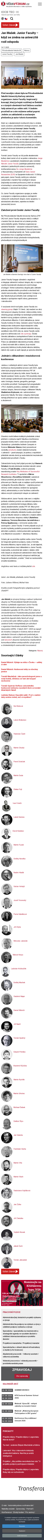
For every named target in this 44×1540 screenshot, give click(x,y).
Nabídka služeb (8, 1509)
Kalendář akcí (10, 1384)
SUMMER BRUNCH (22, 1390)
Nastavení (22, 1531)
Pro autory (29, 1512)
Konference (7, 1512)
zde (33, 566)
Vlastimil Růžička (20, 1066)
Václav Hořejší (19, 886)
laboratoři (8, 640)
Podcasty (8, 1431)
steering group (7, 309)
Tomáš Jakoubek (20, 1260)
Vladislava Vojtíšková (22, 1191)
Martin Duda (18, 775)
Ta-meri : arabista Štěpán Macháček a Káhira (21, 1445)
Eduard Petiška (19, 1052)
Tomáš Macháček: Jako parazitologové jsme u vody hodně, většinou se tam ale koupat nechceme (21, 678)
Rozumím (22, 1526)
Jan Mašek (19, 54)
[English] (2, 18)
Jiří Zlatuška (18, 1218)
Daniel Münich (19, 1010)
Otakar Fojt (18, 789)
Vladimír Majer (19, 996)
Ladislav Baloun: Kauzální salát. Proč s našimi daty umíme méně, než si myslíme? (20, 696)
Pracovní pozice (11, 1312)
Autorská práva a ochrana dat (20, 1505)
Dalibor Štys (18, 1121)
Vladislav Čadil (19, 734)
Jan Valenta (18, 1135)
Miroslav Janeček (21, 941)
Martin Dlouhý (19, 748)
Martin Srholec (19, 1093)
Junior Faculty (7, 54)
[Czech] (6, 18)
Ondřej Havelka (19, 859)
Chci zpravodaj (22, 1376)
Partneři (29, 1509)
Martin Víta (18, 1163)
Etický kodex (18, 1512)
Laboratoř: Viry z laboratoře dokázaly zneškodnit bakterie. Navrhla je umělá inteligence (18, 1453)
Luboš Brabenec (20, 720)
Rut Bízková (18, 706)
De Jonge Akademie (24, 169)
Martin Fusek (19, 845)
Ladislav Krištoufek (18, 969)
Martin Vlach (18, 1177)
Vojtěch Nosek (19, 1232)
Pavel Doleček (19, 762)
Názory (26, 50)
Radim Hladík (19, 872)
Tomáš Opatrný (19, 1038)
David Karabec (18, 831)
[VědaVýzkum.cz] (21, 4)
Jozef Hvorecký (20, 900)
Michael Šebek (19, 1107)
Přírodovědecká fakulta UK (11, 50)
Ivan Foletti (17, 803)
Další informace (22, 1536)
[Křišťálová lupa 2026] (22, 1293)
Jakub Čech (18, 1246)
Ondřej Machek (19, 982)
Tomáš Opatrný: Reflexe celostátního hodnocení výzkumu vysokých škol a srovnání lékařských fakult (20, 688)
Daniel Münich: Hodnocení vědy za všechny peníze (19, 670)
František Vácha (20, 1149)
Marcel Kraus (18, 955)
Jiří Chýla (17, 927)
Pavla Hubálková (20, 914)
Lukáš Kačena (19, 817)
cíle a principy (26, 334)
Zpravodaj (22, 1370)
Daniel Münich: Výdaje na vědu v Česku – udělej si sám (21, 663)
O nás (4, 1505)
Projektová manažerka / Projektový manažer (21, 1343)
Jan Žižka (17, 1204)
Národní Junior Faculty (10, 164)
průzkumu (12, 450)
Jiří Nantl (17, 1024)
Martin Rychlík (19, 1080)
